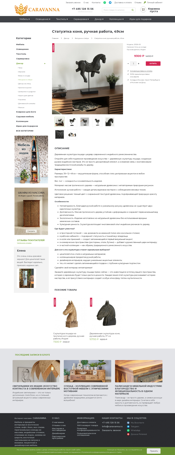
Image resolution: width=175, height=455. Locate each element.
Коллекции (22, 121)
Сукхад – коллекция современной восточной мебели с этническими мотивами (86, 388)
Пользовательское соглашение (86, 434)
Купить (153, 63)
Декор (19, 63)
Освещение (22, 49)
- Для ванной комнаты (25, 103)
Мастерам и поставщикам (59, 429)
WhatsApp (135, 430)
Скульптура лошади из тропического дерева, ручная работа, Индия (68, 336)
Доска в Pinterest (139, 434)
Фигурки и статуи (82, 38)
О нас (86, 2)
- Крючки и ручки (23, 88)
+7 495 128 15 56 (83, 8)
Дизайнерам (58, 433)
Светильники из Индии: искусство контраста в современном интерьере (36, 387)
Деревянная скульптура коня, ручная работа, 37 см (105, 334)
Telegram (135, 426)
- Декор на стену (23, 84)
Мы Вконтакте (137, 423)
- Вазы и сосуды (23, 76)
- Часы (19, 68)
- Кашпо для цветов (24, 95)
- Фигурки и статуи (24, 80)
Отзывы (138, 2)
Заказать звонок (73, 2)
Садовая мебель (25, 116)
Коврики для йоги (26, 112)
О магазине (58, 422)
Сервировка (22, 58)
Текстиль (21, 54)
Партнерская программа (58, 437)
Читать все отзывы (24, 243)
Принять (154, 451)
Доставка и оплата (123, 2)
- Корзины (21, 99)
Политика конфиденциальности (88, 429)
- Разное (20, 107)
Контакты (96, 2)
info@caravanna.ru (85, 11)
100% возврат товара (87, 425)
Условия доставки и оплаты (141, 71)
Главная (55, 38)
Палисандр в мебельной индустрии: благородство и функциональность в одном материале (138, 390)
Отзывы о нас (59, 425)
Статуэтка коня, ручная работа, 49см (109, 38)
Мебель (20, 44)
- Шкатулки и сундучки (25, 92)
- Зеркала (20, 72)
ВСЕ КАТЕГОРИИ (24, 131)
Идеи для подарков (140, 19)
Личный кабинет (154, 2)
